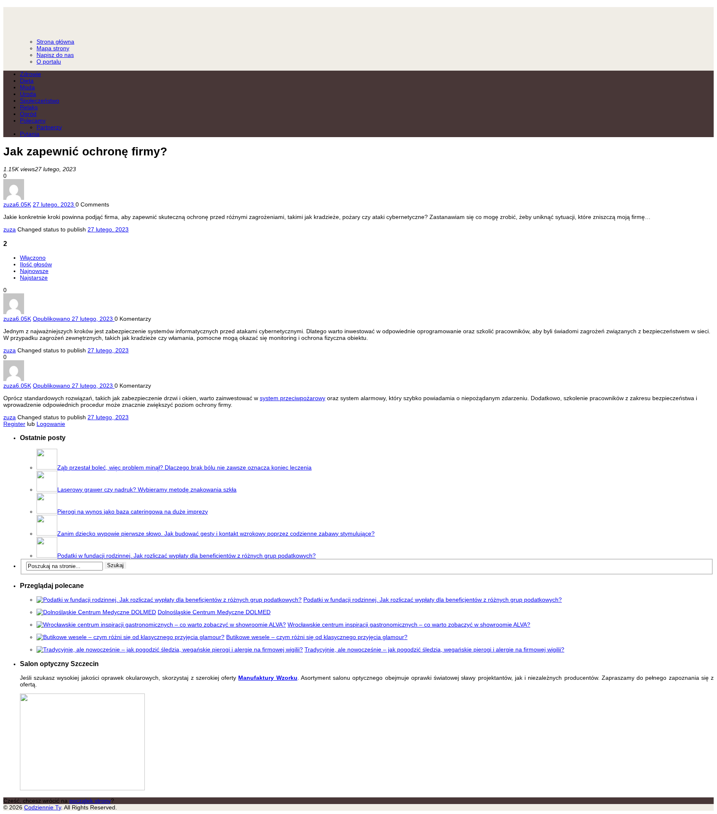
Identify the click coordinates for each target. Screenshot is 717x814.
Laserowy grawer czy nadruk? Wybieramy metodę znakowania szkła (147, 489)
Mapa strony (53, 48)
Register (14, 424)
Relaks (29, 107)
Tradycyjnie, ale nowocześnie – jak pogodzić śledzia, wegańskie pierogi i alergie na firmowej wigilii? (434, 649)
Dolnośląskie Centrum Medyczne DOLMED (214, 612)
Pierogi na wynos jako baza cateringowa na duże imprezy (132, 511)
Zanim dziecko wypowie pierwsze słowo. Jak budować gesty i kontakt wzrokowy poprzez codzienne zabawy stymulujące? (216, 533)
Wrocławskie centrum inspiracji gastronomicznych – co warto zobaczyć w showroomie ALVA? (409, 624)
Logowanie (51, 424)
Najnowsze (34, 271)
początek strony (90, 800)
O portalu (49, 61)
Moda (27, 87)
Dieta (27, 80)
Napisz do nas (55, 55)
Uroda (28, 94)
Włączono (33, 257)
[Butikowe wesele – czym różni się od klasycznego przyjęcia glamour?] (130, 637)
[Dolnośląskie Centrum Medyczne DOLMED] (96, 612)
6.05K (23, 204)
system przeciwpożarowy (292, 398)
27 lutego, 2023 (108, 229)
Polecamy (33, 120)
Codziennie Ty (358, 19)
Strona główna (55, 41)
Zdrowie (30, 74)
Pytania (29, 133)
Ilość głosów (36, 264)
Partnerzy (49, 127)
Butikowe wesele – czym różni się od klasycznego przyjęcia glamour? (316, 637)
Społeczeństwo (39, 100)
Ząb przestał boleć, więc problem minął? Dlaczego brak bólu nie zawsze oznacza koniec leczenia (184, 467)
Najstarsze (34, 277)
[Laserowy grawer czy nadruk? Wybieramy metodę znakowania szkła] (47, 489)
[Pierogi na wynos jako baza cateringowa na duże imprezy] (47, 511)
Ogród (28, 114)
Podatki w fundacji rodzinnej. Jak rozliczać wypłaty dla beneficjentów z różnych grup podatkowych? (186, 555)
